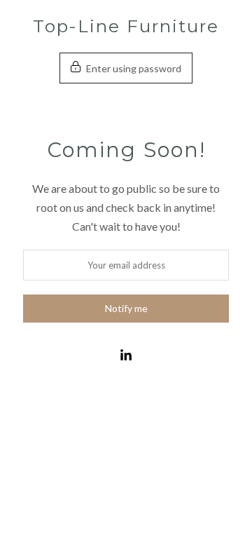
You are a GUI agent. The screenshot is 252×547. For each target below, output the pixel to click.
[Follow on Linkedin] (126, 355)
